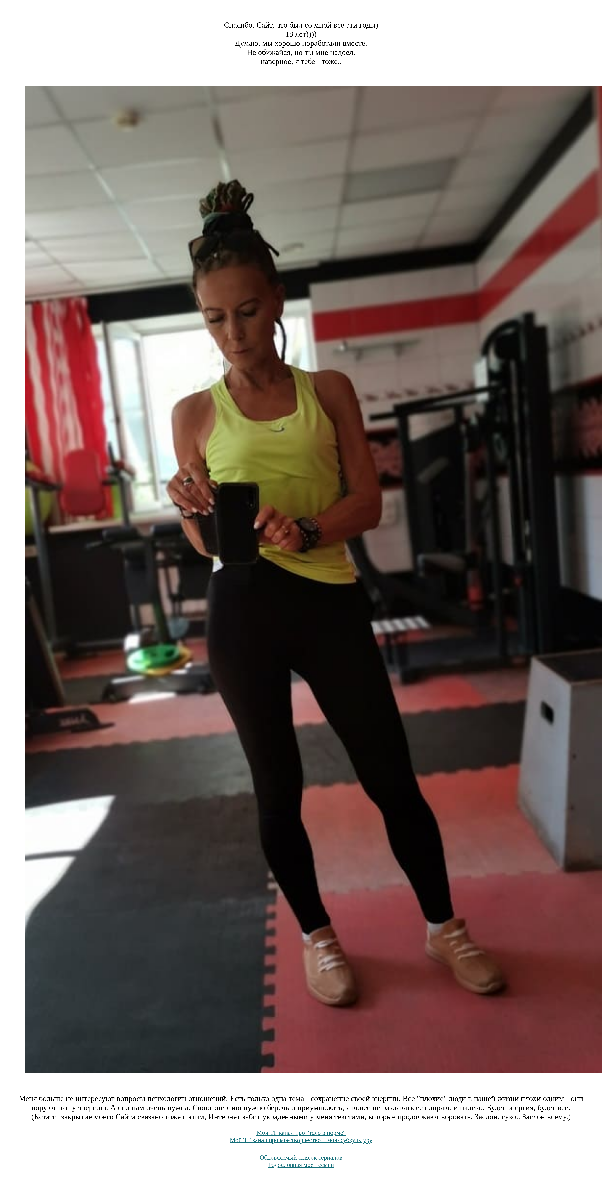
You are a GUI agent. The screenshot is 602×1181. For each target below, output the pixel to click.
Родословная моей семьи (301, 1164)
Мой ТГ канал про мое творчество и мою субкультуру (301, 1140)
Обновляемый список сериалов (301, 1157)
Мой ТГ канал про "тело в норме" (301, 1132)
